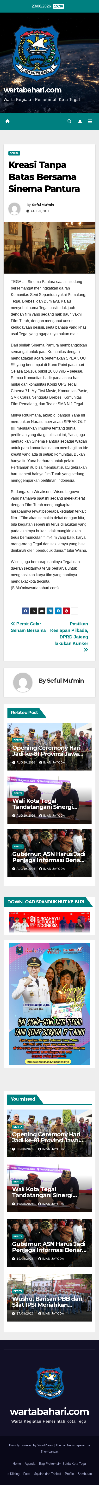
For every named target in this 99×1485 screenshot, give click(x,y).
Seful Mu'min (43, 205)
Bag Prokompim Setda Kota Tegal (63, 1463)
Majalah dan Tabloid (47, 1474)
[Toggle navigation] (90, 121)
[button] (69, 121)
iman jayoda (54, 762)
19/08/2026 (26, 1204)
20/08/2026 (26, 1149)
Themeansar (49, 1451)
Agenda (30, 1463)
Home (17, 1463)
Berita (14, 153)
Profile (69, 1474)
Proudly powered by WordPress (31, 1445)
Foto (26, 1474)
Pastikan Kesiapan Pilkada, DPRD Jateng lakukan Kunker (69, 633)
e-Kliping (13, 1474)
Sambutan (85, 1474)
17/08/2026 (26, 1313)
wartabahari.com (33, 89)
